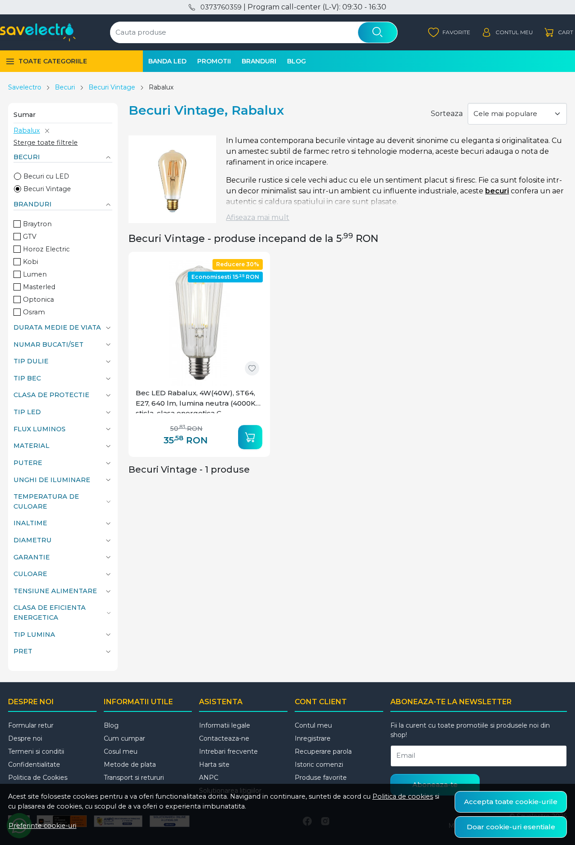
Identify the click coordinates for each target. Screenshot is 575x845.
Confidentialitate (34, 764)
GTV (29, 236)
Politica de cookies (402, 796)
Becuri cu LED (46, 176)
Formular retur (30, 725)
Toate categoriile (52, 61)
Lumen (35, 274)
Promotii (214, 61)
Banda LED (167, 61)
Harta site (214, 764)
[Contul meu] (507, 32)
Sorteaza (447, 113)
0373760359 (220, 7)
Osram (34, 312)
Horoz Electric (46, 249)
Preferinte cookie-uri (42, 826)
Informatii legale (224, 725)
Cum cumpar (124, 738)
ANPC (208, 777)
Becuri (65, 87)
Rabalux (26, 130)
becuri (497, 191)
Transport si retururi (134, 777)
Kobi (30, 262)
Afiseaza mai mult (257, 217)
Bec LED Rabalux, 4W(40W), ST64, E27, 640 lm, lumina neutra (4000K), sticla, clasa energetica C (198, 401)
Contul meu (313, 725)
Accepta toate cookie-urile (510, 801)
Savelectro (24, 87)
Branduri (259, 61)
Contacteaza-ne (224, 738)
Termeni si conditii (36, 751)
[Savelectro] (37, 32)
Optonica (38, 299)
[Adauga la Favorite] (252, 368)
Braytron (37, 224)
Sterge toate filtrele (45, 143)
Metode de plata (130, 764)
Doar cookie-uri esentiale (511, 827)
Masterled (39, 287)
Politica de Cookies (37, 777)
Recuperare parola (323, 751)
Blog (296, 61)
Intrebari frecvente (228, 751)
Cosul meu (120, 751)
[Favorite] (449, 32)
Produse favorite (321, 777)
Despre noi (25, 738)
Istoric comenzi (319, 764)
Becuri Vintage (111, 87)
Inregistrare (313, 738)
